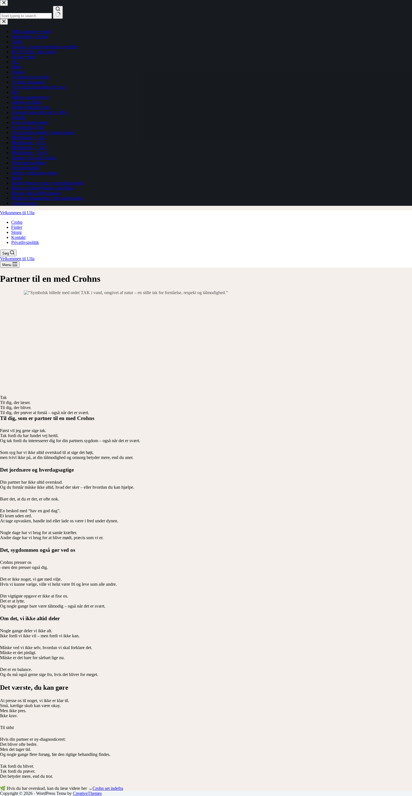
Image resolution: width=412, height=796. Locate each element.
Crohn (16, 222)
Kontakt (18, 237)
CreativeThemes (87, 793)
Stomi (16, 232)
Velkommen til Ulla (17, 212)
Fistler (16, 227)
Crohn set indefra (107, 788)
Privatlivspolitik (25, 242)
